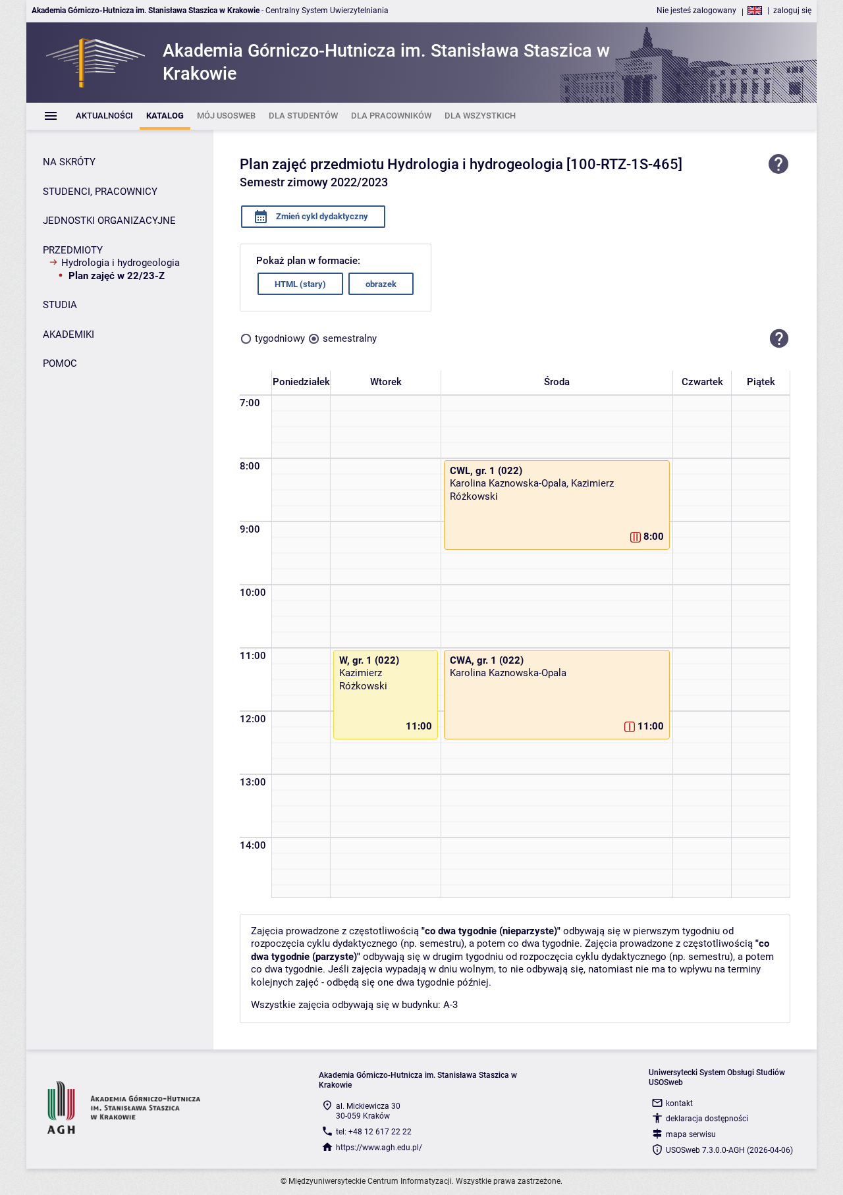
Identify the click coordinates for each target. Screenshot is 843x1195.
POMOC (60, 363)
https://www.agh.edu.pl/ (379, 1147)
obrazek (381, 284)
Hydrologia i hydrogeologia (120, 263)
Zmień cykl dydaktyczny (321, 216)
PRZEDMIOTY (73, 250)
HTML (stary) (300, 284)
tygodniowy (280, 338)
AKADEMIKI (68, 334)
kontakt (679, 1103)
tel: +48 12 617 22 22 (374, 1131)
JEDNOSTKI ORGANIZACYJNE (109, 220)
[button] (779, 338)
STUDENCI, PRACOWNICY (100, 192)
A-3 (450, 1005)
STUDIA (60, 305)
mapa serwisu (691, 1134)
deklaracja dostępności (707, 1118)
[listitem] (104, 116)
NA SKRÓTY (69, 162)
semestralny (350, 338)
